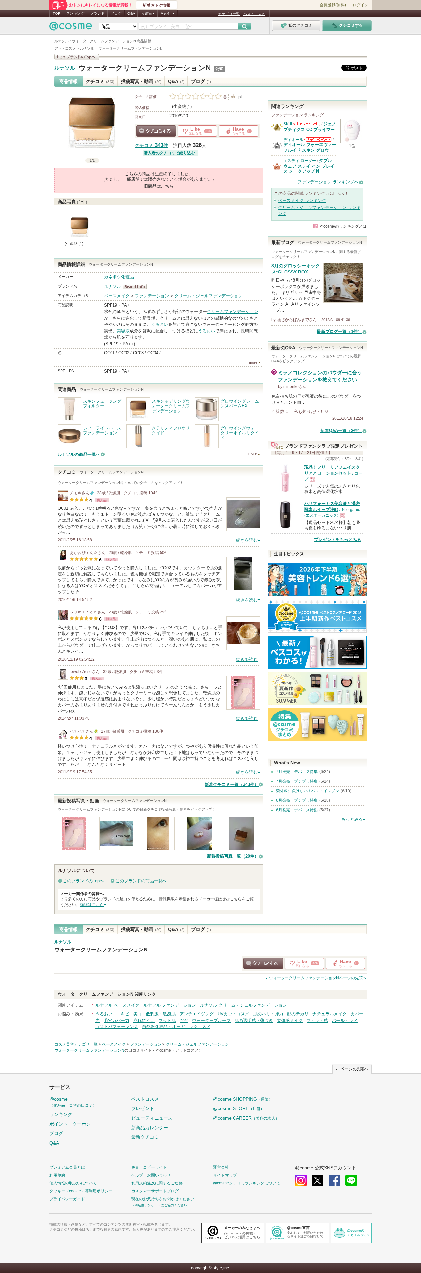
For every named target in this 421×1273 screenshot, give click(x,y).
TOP (56, 13)
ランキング (75, 13)
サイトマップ (225, 1175)
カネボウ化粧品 (119, 276)
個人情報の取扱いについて (73, 1183)
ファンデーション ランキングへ (328, 181)
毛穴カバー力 (116, 1020)
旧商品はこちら (159, 186)
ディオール (293, 139)
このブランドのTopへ (83, 880)
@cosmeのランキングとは (343, 226)
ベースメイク (117, 295)
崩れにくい (144, 1020)
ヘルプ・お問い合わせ (151, 1175)
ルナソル (64, 68)
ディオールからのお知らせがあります (318, 139)
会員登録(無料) (333, 5)
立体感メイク (290, 1020)
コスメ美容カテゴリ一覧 (76, 1044)
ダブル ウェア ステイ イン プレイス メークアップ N (309, 166)
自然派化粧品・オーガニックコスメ (176, 1026)
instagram (301, 1180)
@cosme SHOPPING (243, 1099)
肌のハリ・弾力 (268, 1013)
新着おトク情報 (156, 5)
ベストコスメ (254, 14)
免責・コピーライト (149, 1167)
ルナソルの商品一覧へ (79, 454)
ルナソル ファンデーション (169, 1005)
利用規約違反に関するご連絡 (157, 1183)
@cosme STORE (238, 1108)
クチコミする (156, 131)
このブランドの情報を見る (76, 57)
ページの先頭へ (318, 978)
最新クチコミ (145, 1137)
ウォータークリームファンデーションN (144, 68)
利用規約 (57, 1175)
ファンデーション (152, 295)
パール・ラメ (345, 1020)
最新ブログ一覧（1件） (339, 331)
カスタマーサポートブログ (155, 1191)
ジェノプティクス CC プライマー (310, 126)
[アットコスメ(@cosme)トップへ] (70, 27)
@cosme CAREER (246, 1118)
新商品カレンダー (149, 1127)
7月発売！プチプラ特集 (297, 781)
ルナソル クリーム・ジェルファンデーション (243, 1005)
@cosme (73, 1102)
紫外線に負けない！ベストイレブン (307, 791)
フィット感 (317, 1020)
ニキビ (122, 1013)
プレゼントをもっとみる (337, 539)
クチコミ (100, 81)
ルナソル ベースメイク (117, 1005)
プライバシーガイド (67, 1199)
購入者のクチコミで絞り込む (169, 153)
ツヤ (184, 1020)
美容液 (123, 330)
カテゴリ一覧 (229, 14)
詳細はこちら (92, 904)
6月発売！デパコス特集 (297, 810)
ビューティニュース (152, 1118)
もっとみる (352, 819)
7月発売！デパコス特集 (297, 771)
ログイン (360, 5)
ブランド (97, 13)
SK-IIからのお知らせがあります (306, 124)
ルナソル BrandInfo (137, 286)
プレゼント (142, 1108)
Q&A (131, 13)
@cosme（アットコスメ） (179, 1050)
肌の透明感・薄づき (254, 1020)
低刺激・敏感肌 (161, 1013)
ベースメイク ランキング (302, 200)
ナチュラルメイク (329, 1013)
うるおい (159, 324)
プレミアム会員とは (67, 1167)
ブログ (116, 13)
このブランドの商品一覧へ (141, 880)
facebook (334, 1180)
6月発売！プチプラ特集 (297, 800)
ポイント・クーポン (70, 1124)
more (253, 362)
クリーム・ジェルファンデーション (208, 295)
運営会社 (221, 1167)
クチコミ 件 (151, 145)
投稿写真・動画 (141, 81)
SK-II (288, 124)
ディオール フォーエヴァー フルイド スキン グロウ (310, 147)
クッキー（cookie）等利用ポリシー (80, 1191)
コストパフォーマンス (116, 1026)
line (351, 1180)
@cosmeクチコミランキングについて (246, 1183)
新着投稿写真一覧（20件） (233, 856)
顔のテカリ (298, 1013)
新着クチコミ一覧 (232, 784)
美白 (137, 1013)
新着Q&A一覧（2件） (341, 430)
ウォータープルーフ (211, 1020)
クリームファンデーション (232, 311)
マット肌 (167, 1020)
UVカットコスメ (233, 1013)
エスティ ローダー (300, 160)
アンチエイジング (197, 1013)
